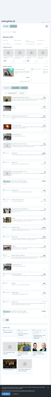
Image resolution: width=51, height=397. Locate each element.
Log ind (48, 22)
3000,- (44, 228)
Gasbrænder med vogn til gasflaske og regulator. (22, 191)
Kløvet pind (15, 237)
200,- (44, 190)
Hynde (13, 218)
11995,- (43, 181)
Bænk (13, 106)
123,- (44, 125)
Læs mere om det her (7, 390)
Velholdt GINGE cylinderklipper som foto (20, 294)
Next (47, 47)
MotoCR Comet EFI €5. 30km (19, 181)
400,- (44, 255)
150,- (44, 97)
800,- (44, 283)
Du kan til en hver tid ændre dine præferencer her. (23, 390)
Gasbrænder (15, 190)
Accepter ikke (16, 393)
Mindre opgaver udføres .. (18, 255)
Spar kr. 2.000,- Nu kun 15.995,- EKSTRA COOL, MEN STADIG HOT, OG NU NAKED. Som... (22, 72)
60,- (45, 246)
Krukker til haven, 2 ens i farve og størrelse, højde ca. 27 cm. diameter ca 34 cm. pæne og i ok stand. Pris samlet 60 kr (28, 248)
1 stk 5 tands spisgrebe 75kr (18, 201)
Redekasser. (15, 302)
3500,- (44, 153)
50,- (45, 172)
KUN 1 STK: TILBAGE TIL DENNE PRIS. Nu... (20, 182)
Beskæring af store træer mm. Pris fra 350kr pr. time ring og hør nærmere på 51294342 (29, 118)
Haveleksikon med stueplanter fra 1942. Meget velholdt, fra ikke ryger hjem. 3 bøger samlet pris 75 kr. (29, 211)
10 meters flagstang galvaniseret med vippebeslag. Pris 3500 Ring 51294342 (28, 154)
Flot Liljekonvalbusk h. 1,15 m (19, 171)
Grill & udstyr (40, 40)
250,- (5, 61)
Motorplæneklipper (17, 274)
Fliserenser (14, 162)
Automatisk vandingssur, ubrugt (20, 97)
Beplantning (17, 40)
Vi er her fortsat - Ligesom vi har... (19, 136)
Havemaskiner (6, 44)
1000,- (44, 237)
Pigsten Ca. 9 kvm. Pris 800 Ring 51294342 (21, 284)
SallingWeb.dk (8, 21)
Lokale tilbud (15, 87)
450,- (44, 107)
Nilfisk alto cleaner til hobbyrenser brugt (20, 164)
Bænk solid (14, 108)
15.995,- (28, 77)
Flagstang (14, 153)
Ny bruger (43, 22)
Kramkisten (7, 87)
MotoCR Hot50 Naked (19, 69)
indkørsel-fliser (16, 227)
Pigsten (14, 283)
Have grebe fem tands (18, 199)
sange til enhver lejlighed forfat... (8, 57)
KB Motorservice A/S (24, 81)
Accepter (6, 393)
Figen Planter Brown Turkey (19, 144)
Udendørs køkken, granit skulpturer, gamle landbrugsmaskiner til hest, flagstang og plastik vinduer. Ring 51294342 (28, 127)
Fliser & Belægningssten (29, 41)
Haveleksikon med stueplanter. (20, 209)
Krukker (39, 44)
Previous (44, 47)
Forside (4, 32)
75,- (45, 162)
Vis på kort (24, 87)
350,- (44, 116)
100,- (44, 144)
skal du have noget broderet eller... (19, 57)
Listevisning (6, 93)
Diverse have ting (16, 125)
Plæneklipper (15, 292)
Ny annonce (13, 26)
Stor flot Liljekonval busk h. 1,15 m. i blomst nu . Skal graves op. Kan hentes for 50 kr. (29, 174)
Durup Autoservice (16, 134)
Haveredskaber (29, 44)
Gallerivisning (4, 93)
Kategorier (9, 32)
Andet (4, 40)
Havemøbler (17, 44)
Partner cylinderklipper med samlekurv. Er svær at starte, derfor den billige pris (28, 275)
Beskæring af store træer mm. (20, 116)
